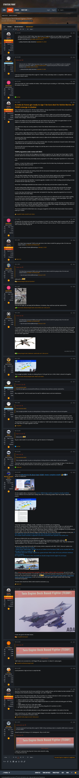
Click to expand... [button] (45, 658)
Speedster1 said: (20, 384)
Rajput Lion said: (19, 433)
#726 (74, 240)
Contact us (37, 772)
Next (31, 29)
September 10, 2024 (41, 41)
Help (63, 772)
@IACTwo (40, 37)
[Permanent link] (37, 107)
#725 (74, 219)
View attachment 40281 (21, 387)
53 (27, 29)
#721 (74, 33)
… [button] (11, 29)
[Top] (72, 773)
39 (23, 29)
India (12, 71)
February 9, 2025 (42, 247)
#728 (74, 286)
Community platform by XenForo (15, 777)
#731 (74, 381)
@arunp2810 (46, 37)
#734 (74, 451)
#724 (74, 102)
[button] (28, 10)
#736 (74, 589)
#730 (74, 358)
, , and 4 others (30, 376)
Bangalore (11, 50)
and (26, 281)
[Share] (71, 33)
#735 (74, 472)
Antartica (11, 488)
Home (67, 772)
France (11, 735)
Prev (6, 29)
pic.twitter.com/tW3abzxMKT (33, 244)
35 (13, 29)
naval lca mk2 (19, 20)
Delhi (12, 655)
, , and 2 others (25, 214)
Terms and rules (46, 772)
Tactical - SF (7, 772)
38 (20, 29)
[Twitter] (76, 777)
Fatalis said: (18, 405)
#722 (74, 57)
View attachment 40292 (21, 408)
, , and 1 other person (33, 307)
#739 (74, 689)
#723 (74, 81)
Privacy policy (56, 772)
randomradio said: (20, 725)
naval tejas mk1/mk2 (28, 20)
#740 (74, 722)
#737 (74, 642)
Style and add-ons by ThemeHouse (37, 777)
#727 (74, 264)
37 (18, 29)
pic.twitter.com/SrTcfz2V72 (37, 39)
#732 (74, 402)
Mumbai (11, 95)
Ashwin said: (19, 60)
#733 (74, 431)
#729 (74, 313)
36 (15, 29)
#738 (74, 668)
